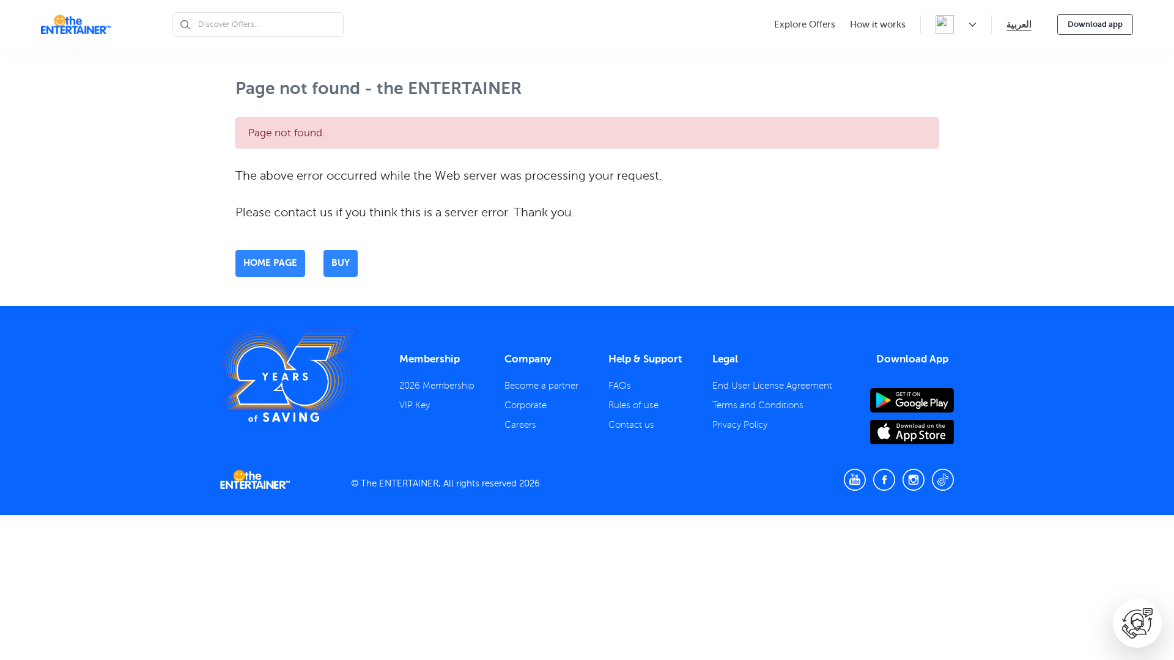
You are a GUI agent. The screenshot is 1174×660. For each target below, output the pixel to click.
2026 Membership (436, 386)
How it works (878, 24)
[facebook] (884, 480)
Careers (520, 425)
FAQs (619, 386)
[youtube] (855, 480)
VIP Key (414, 405)
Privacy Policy (739, 425)
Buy (340, 262)
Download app (1095, 24)
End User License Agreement (772, 386)
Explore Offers (804, 24)
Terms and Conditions (757, 405)
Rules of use (633, 405)
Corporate (525, 405)
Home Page (270, 262)
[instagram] (914, 480)
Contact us (631, 425)
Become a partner (541, 386)
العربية (1019, 24)
